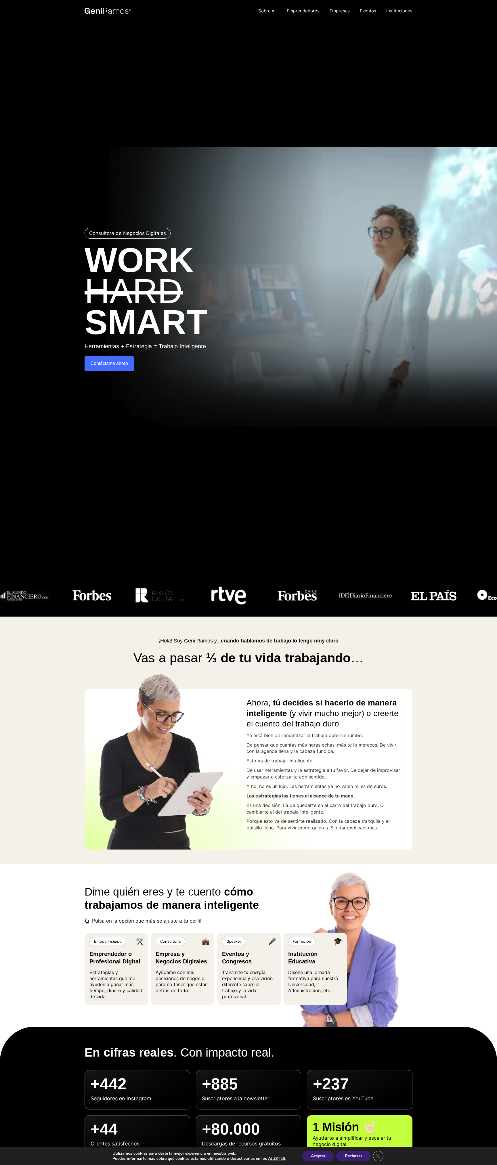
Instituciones (399, 11)
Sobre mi (267, 11)
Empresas (340, 11)
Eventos (368, 11)
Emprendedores (303, 11)
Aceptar (318, 1156)
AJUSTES (276, 1158)
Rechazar (353, 1156)
